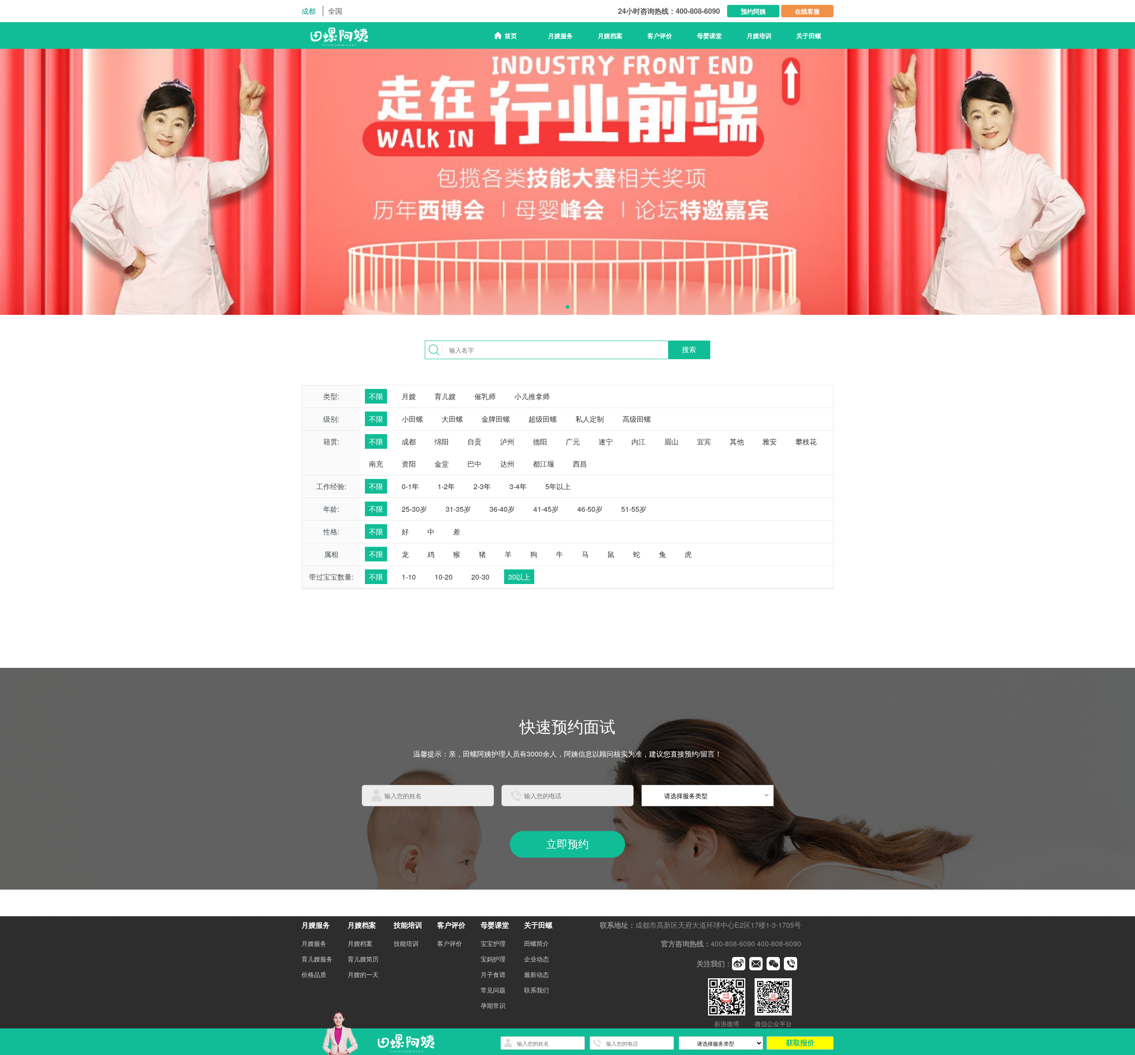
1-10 (409, 577)
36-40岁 (502, 509)
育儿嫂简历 (363, 958)
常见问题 (493, 989)
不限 (376, 396)
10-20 (443, 577)
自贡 (474, 441)
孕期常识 (493, 1005)
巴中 (474, 464)
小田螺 (412, 419)
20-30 (480, 577)
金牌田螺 (495, 419)
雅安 (770, 441)
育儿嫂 (445, 396)
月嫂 (409, 396)
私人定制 (589, 419)
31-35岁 (458, 509)
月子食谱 (493, 974)
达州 (507, 464)
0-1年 (410, 486)
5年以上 (558, 486)
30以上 (519, 577)
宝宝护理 (493, 943)
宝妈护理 (493, 958)
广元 (573, 441)
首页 (511, 35)
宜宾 (704, 441)
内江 (638, 441)
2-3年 (482, 486)
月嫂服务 (313, 943)
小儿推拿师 (532, 396)
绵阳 (441, 441)
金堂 (441, 464)
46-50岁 (590, 509)
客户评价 (659, 35)
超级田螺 (542, 419)
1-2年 (446, 486)
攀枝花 (806, 441)
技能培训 (406, 943)
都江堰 (543, 464)
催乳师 (485, 396)
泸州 (507, 441)
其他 (737, 441)
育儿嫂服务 (317, 958)
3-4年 (518, 486)
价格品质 (313, 974)
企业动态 (536, 958)
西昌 (580, 464)
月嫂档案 (360, 943)
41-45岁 (546, 509)
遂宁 (606, 441)
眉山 (671, 441)
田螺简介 (536, 943)
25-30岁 (414, 509)
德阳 (540, 441)
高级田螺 (636, 419)
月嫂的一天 (363, 974)
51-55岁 (633, 509)
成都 (409, 441)
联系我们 (536, 989)
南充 (376, 464)
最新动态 (536, 974)
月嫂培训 (759, 35)
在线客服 (807, 11)
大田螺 (452, 419)
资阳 (409, 464)
